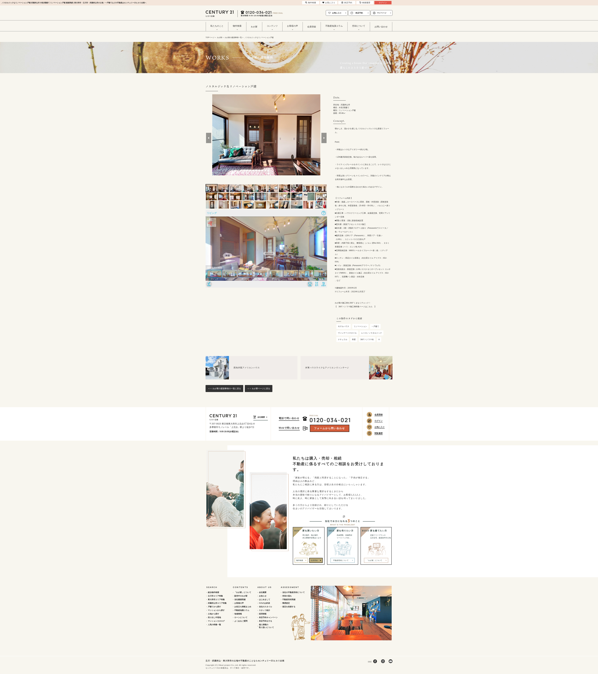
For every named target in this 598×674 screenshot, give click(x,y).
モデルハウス (343, 326)
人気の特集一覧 (214, 624)
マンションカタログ (216, 621)
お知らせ (262, 596)
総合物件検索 (213, 592)
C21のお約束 (264, 603)
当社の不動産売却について (293, 592)
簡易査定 (286, 603)
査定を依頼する (288, 607)
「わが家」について (242, 592)
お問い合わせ (381, 26)
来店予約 (359, 13)
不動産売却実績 (288, 599)
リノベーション (360, 326)
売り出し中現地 (214, 617)
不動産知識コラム (241, 610)
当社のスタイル (265, 607)
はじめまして (264, 599)
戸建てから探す (214, 607)
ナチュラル (342, 339)
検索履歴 (366, 3)
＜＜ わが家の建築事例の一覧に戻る (224, 388)
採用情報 (262, 614)
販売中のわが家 (240, 596)
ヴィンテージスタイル (347, 333)
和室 (354, 339)
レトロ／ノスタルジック (371, 333)
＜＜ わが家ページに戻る (258, 388)
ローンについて (240, 617)
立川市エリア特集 (215, 596)
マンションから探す (216, 610)
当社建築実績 (240, 599)
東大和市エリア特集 (216, 599)
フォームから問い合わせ (329, 428)
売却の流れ (287, 596)
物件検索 (299, 560)
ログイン (379, 421)
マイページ (381, 13)
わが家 (254, 26)
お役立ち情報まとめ (242, 607)
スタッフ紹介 (264, 610)
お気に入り (337, 13)
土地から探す (213, 614)
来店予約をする (265, 621)
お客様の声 (239, 603)
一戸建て (375, 326)
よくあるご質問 (240, 621)
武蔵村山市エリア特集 (217, 603)
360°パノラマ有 (367, 339)
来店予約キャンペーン (268, 617)
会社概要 (261, 417)
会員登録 (311, 26)
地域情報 (238, 614)
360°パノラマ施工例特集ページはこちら (356, 307)
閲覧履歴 (379, 433)
